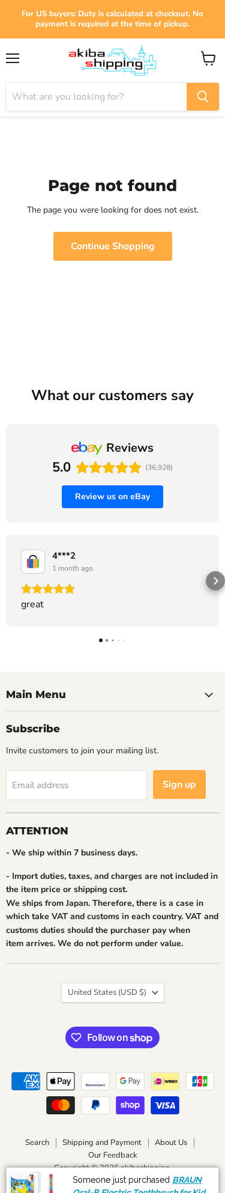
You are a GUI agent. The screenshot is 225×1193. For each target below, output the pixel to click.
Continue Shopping (113, 246)
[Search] (203, 97)
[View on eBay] (33, 562)
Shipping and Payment (102, 1142)
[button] (9, 580)
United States (107, 992)
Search (37, 1142)
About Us (171, 1142)
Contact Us (176, 1182)
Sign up (179, 784)
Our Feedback (112, 1155)
